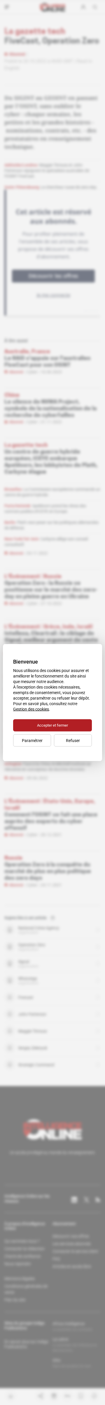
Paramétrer (32, 740)
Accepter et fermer (52, 725)
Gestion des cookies (31, 709)
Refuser (73, 740)
